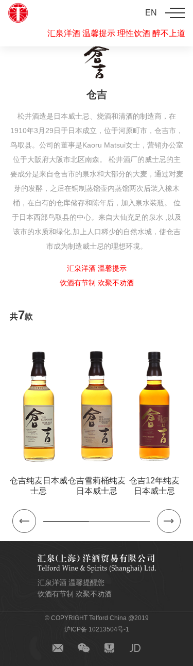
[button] (24, 521)
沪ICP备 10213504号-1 (96, 629)
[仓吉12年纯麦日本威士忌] (155, 406)
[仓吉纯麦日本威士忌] (39, 406)
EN (151, 12)
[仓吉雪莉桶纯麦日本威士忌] (96, 406)
